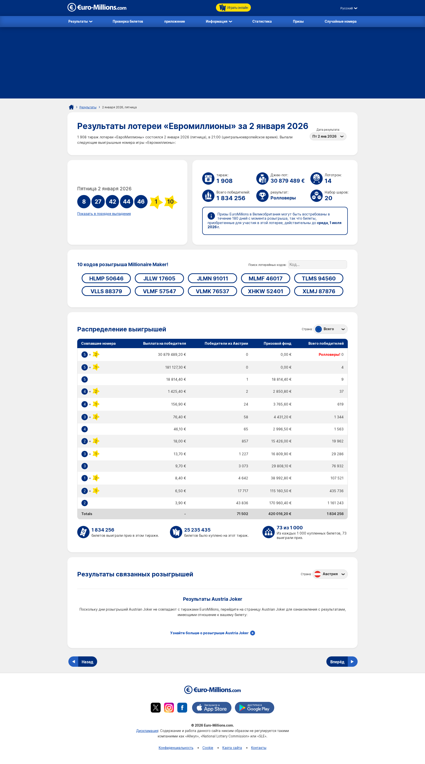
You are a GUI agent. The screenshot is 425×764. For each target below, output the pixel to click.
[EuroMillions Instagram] (169, 708)
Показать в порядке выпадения (104, 213)
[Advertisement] (212, 64)
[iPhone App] (212, 708)
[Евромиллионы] (71, 107)
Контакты (258, 748)
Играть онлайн (237, 7)
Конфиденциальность (176, 748)
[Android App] (254, 708)
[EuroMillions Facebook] (182, 708)
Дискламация (147, 731)
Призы (298, 21)
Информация (217, 21)
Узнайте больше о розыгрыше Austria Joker (209, 633)
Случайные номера (341, 21)
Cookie (207, 748)
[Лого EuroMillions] (96, 10)
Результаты (78, 21)
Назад (87, 661)
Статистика (262, 21)
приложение (174, 21)
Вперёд (337, 661)
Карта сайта (232, 748)
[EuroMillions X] (156, 708)
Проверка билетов (128, 21)
